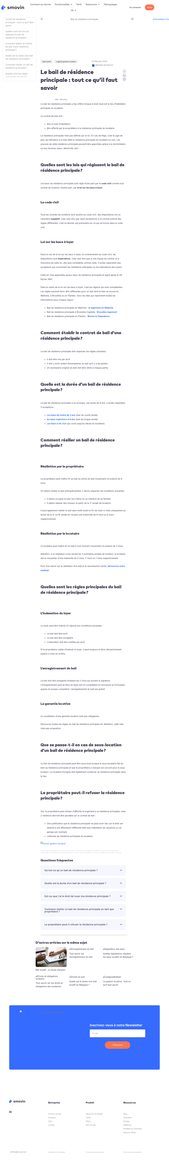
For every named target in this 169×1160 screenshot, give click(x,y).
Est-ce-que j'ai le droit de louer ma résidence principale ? (77, 896)
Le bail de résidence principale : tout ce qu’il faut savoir (19, 22)
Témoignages (110, 4)
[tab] (83, 870)
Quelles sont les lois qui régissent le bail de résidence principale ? (17, 34)
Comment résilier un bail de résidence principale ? (19, 66)
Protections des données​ (95, 1152)
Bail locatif (47, 62)
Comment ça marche (40, 4)
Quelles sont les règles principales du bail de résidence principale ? (16, 76)
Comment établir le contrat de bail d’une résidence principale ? (18, 46)
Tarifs (79, 4)
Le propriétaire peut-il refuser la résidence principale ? (76, 924)
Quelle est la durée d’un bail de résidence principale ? (19, 57)
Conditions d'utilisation (56, 1152)
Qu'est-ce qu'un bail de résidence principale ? (71, 870)
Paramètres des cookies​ (132, 1152)
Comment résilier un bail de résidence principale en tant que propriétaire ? (79, 910)
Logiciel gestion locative (66, 62)
